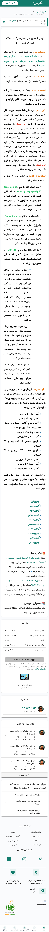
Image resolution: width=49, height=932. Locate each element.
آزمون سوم (34, 510)
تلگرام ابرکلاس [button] (11, 21)
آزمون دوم (34, 506)
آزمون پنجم (34, 520)
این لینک (21, 124)
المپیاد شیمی (41, 11)
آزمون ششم (33, 524)
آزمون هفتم (33, 529)
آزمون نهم (34, 538)
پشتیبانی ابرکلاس (40, 669)
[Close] (4, 22)
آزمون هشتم (33, 533)
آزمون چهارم (33, 515)
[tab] (38, 3)
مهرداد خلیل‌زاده (29, 707)
